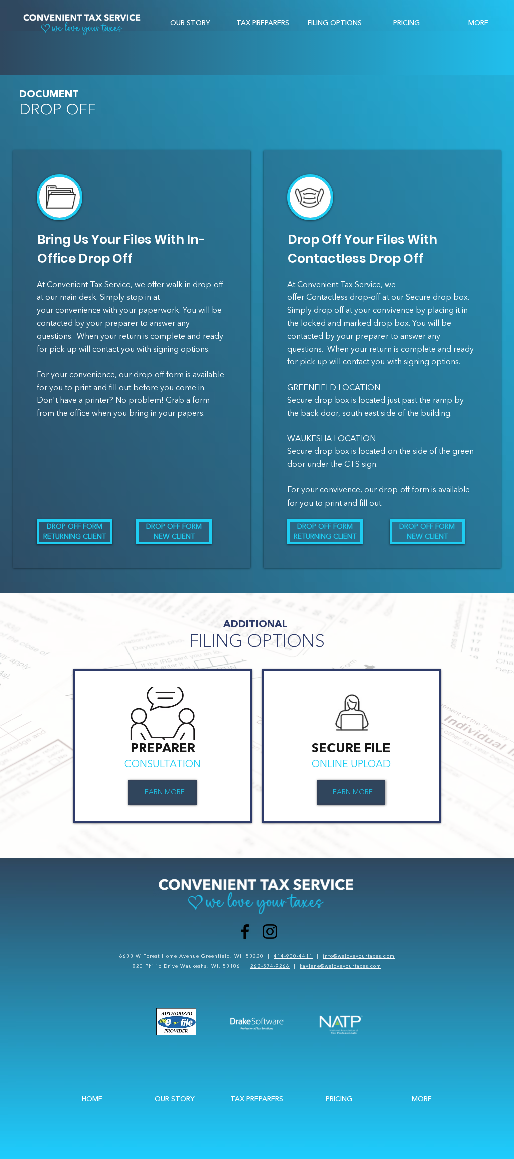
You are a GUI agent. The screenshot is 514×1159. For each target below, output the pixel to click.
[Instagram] (270, 931)
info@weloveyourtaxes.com (359, 956)
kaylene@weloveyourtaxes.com (340, 966)
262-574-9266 (270, 966)
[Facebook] (245, 931)
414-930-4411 (293, 956)
